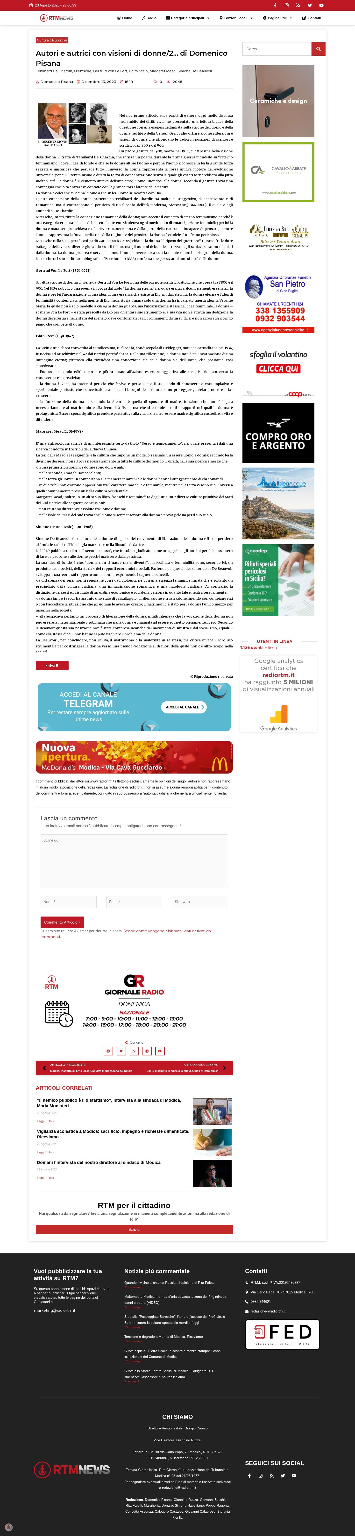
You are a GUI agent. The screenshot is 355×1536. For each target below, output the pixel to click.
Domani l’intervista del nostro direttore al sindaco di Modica (99, 1162)
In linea (258, 647)
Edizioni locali (235, 18)
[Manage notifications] (9, 1527)
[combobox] (277, 49)
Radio (151, 18)
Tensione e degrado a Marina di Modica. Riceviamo (163, 1337)
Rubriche (59, 40)
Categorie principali (187, 18)
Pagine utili (277, 18)
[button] (108, 1051)
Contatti (314, 18)
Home (127, 18)
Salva (50, 665)
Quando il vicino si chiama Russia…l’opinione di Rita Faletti (169, 1283)
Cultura (43, 40)
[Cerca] (319, 49)
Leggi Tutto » (45, 1121)
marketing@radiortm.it (54, 1310)
